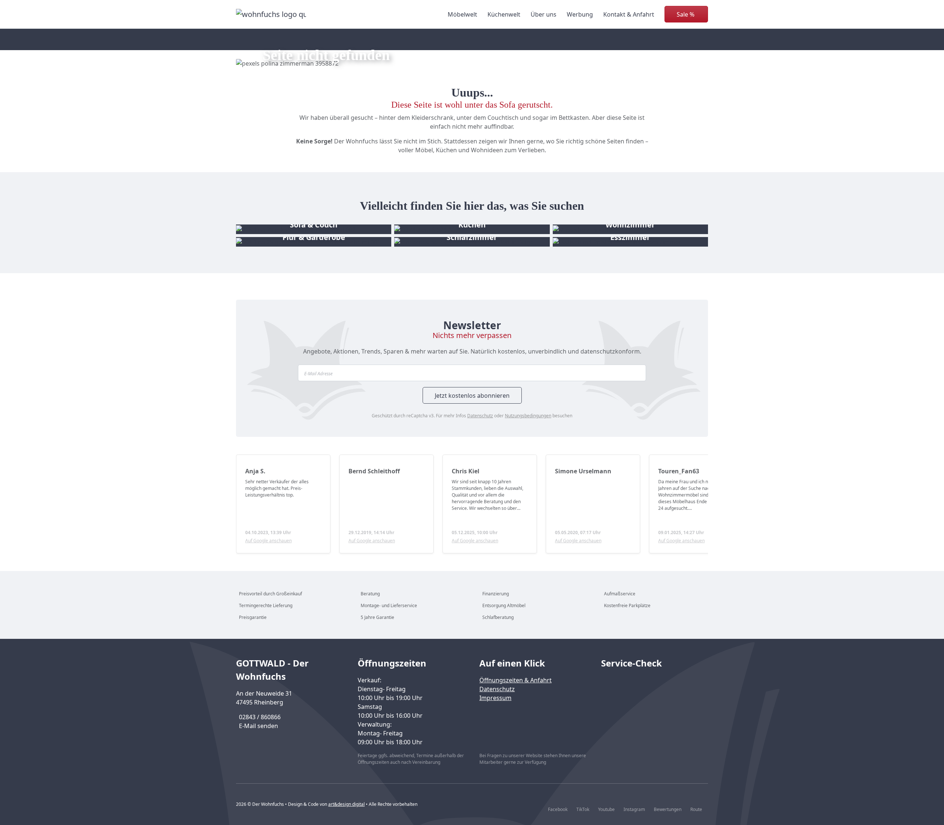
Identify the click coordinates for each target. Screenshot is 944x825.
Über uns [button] (543, 14)
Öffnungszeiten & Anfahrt (515, 680)
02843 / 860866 (260, 717)
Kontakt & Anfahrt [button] (628, 14)
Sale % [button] (685, 14)
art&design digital (346, 804)
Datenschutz (480, 415)
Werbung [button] (580, 14)
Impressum (495, 698)
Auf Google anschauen (268, 540)
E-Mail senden (258, 726)
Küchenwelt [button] (503, 14)
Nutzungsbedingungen (528, 415)
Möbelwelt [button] (462, 14)
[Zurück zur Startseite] (271, 14)
